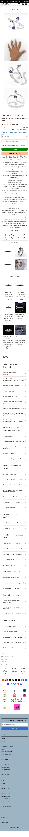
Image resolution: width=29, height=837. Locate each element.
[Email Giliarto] (5, 676)
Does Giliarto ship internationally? (14, 554)
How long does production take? (14, 543)
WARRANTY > (4, 664)
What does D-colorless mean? (14, 386)
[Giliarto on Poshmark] (22, 681)
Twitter (5, 235)
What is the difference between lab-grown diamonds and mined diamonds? (14, 379)
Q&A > (2, 653)
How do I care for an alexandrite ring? (14, 614)
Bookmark (18, 238)
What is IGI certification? (14, 396)
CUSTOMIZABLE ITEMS (6, 754)
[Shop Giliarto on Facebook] (21, 685)
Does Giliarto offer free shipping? (14, 549)
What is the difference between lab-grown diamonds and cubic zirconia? (14, 420)
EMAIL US (3, 814)
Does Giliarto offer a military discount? (14, 642)
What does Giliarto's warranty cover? (14, 583)
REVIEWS (3, 783)
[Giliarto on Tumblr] (14, 673)
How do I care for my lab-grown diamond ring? (14, 601)
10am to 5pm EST (5, 822)
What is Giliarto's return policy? (14, 577)
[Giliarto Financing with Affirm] (11, 685)
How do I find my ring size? (14, 523)
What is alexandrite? (14, 436)
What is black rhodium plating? (14, 502)
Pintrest (18, 235)
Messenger (5, 238)
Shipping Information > (7, 656)
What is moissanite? (14, 453)
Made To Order (15, 129)
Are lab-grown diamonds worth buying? (14, 408)
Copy (24, 238)
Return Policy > (5, 662)
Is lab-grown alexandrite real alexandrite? (14, 447)
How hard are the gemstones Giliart (14, 459)
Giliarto (11, 827)
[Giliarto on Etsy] (9, 681)
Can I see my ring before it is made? (14, 479)
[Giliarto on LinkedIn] (23, 673)
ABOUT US (3, 738)
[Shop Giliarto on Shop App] (8, 685)
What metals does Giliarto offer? (14, 497)
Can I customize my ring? (14, 474)
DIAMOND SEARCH (5, 798)
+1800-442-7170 (4, 817)
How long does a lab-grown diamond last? (14, 402)
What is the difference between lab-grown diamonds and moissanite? (14, 414)
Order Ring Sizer (13, 132)
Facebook (11, 235)
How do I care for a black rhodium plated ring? (14, 607)
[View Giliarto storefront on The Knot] (14, 696)
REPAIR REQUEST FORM (6, 751)
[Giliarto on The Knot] (3, 681)
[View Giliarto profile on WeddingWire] (4, 692)
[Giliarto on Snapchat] (5, 673)
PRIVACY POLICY (4, 759)
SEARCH (3, 741)
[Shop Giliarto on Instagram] (17, 685)
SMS (12, 238)
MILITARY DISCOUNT (5, 791)
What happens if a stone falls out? (14, 588)
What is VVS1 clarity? (14, 391)
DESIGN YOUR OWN (5, 788)
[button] (26, 4)
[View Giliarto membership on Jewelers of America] (14, 692)
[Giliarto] (6, 4)
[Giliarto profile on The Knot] (4, 708)
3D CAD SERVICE (5, 767)
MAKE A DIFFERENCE (6, 793)
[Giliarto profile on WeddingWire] (4, 701)
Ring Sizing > (4, 659)
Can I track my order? (14, 560)
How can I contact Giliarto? (14, 632)
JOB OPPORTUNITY (5, 769)
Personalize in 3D (14, 153)
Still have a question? (14, 648)
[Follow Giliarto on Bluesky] (14, 685)
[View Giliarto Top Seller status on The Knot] (24, 696)
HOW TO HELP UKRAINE (6, 806)
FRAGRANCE (4, 756)
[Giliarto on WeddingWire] (6, 681)
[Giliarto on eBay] (16, 681)
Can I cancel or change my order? (14, 565)
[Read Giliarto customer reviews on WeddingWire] (24, 692)
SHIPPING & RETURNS (6, 744)
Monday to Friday (5, 820)
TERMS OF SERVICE (5, 764)
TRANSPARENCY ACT (6, 762)
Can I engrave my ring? (14, 508)
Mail (24, 235)
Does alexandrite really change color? (14, 442)
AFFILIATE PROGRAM (6, 778)
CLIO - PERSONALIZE (5, 785)
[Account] (23, 4)
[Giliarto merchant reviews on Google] (17, 702)
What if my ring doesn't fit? (14, 528)
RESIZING (3, 749)
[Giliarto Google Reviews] (13, 681)
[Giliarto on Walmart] (25, 681)
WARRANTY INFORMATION (7, 746)
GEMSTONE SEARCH (5, 801)
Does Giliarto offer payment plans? (14, 637)
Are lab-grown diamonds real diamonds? (14, 373)
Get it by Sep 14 (24, 128)
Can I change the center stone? (14, 485)
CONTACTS (3, 804)
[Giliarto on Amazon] (19, 681)
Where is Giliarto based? (14, 626)
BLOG (2, 780)
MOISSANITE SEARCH (6, 796)
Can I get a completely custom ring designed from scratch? (14, 490)
